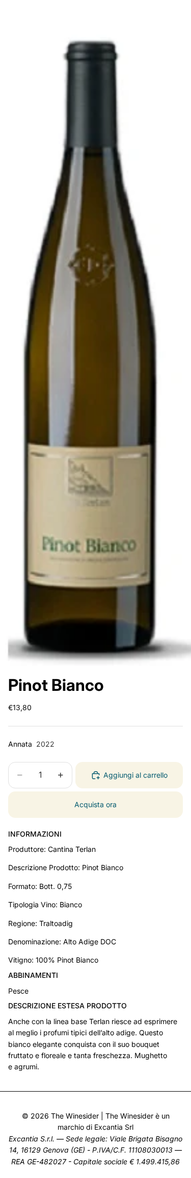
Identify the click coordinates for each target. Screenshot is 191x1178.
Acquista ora (95, 804)
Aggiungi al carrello (135, 775)
